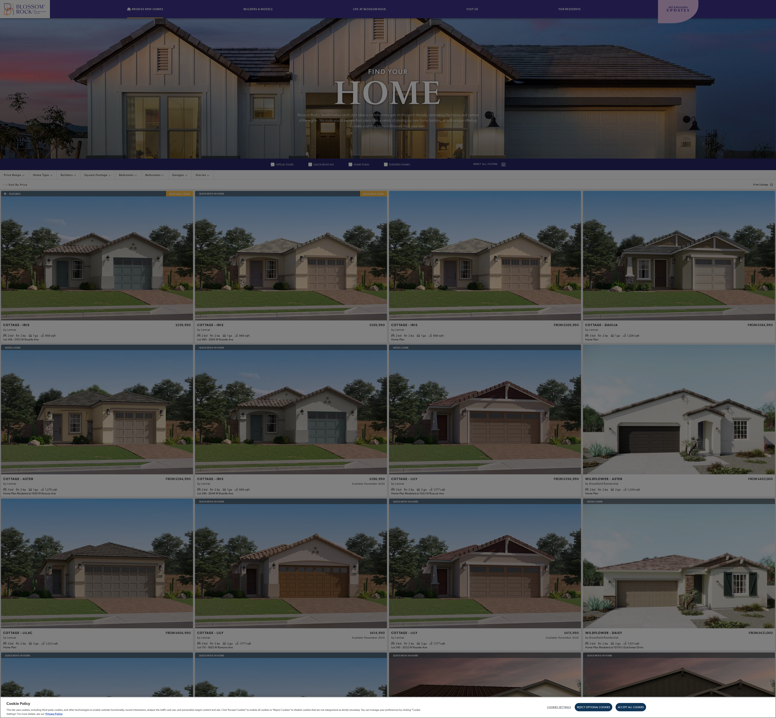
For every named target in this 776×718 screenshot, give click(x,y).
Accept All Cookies (631, 707)
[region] (388, 707)
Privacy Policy (53, 713)
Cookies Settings (559, 707)
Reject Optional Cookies (593, 707)
